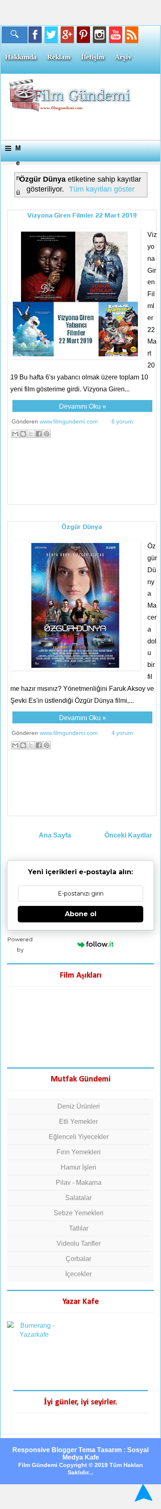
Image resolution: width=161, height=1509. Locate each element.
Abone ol (81, 914)
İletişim (92, 57)
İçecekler (78, 1273)
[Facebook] (35, 34)
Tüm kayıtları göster (102, 189)
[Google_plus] (67, 34)
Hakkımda (21, 57)
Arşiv (123, 57)
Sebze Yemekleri (79, 1213)
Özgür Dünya (82, 527)
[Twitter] (51, 34)
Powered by (20, 944)
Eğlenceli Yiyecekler (79, 1136)
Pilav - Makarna (79, 1182)
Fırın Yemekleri (79, 1152)
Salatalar (78, 1197)
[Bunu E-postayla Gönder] (15, 434)
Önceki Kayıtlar (128, 835)
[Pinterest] (83, 34)
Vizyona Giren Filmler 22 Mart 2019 (82, 215)
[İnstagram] (99, 34)
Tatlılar (78, 1228)
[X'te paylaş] (31, 434)
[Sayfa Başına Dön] (142, 1493)
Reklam (59, 57)
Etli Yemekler (78, 1121)
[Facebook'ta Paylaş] (39, 434)
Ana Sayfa (55, 835)
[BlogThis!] (23, 434)
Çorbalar (78, 1258)
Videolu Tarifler (79, 1243)
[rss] (131, 34)
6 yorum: (123, 421)
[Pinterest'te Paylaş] (47, 434)
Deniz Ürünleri (78, 1106)
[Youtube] (115, 34)
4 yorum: (123, 733)
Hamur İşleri (78, 1167)
